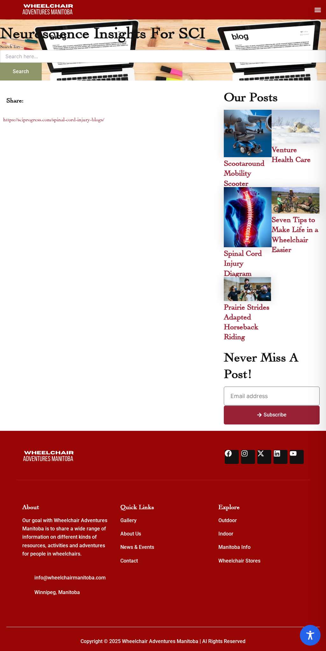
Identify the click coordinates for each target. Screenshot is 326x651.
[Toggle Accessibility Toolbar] (310, 635)
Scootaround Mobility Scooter (244, 172)
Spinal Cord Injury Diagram (243, 262)
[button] (317, 9)
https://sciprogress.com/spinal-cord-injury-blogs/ (53, 119)
